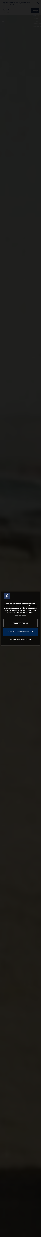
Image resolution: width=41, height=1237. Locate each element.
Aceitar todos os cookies (20, 632)
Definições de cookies (20, 640)
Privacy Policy (18, 615)
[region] (20, 618)
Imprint (24, 615)
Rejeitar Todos (20, 623)
